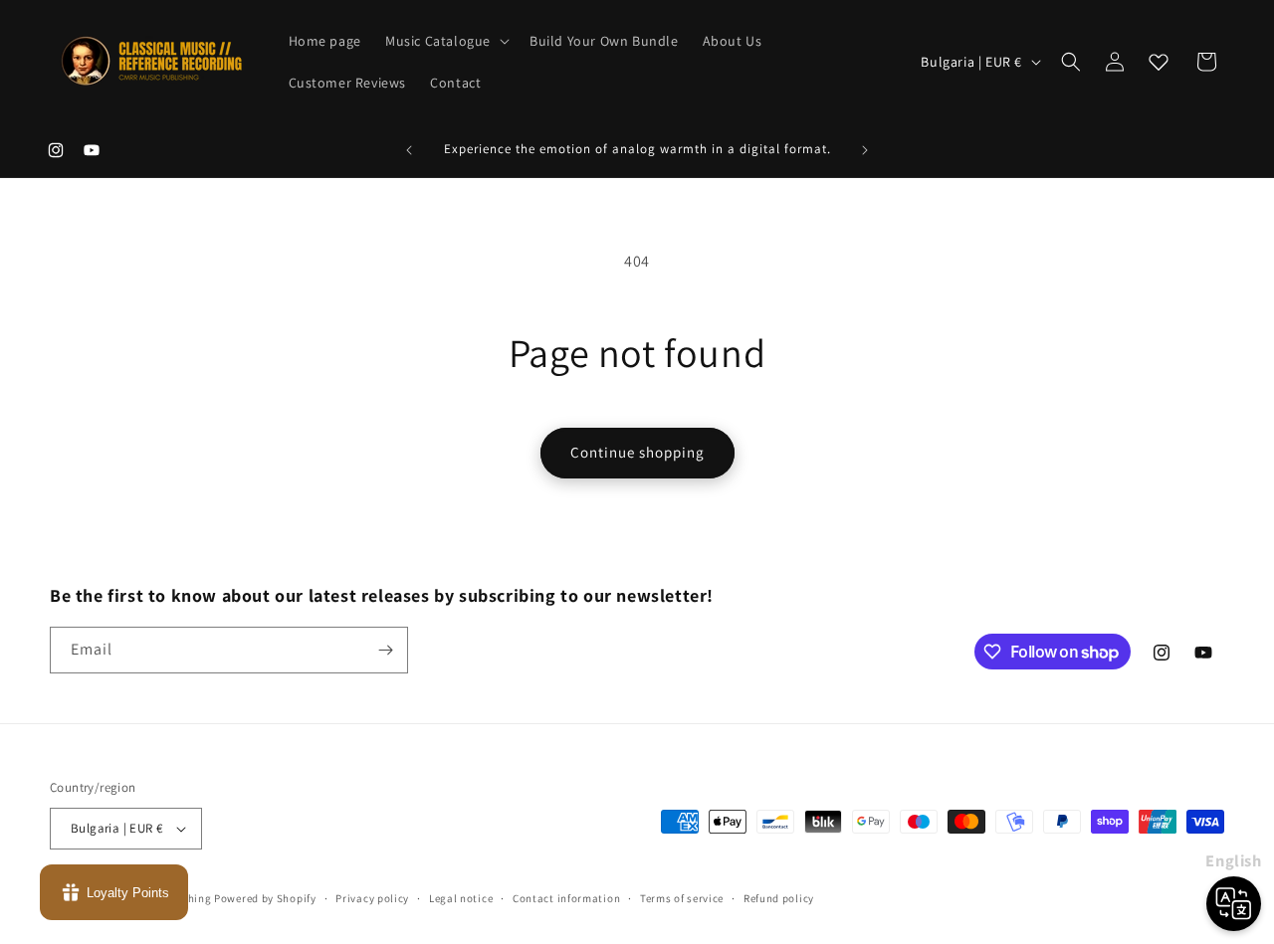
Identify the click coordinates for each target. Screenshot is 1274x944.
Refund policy (778, 898)
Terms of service (682, 898)
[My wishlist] (1158, 62)
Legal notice (461, 898)
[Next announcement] (865, 150)
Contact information (566, 898)
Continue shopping (637, 452)
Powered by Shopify (265, 898)
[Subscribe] (385, 650)
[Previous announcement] (409, 150)
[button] (445, 41)
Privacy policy (372, 898)
